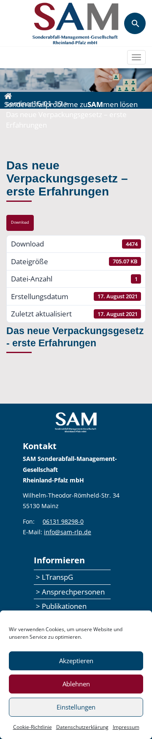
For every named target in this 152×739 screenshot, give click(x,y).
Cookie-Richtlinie (32, 727)
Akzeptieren (76, 660)
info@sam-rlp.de (67, 532)
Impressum (126, 727)
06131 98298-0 (63, 521)
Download (20, 222)
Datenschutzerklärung (82, 727)
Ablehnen (76, 684)
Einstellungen (76, 707)
